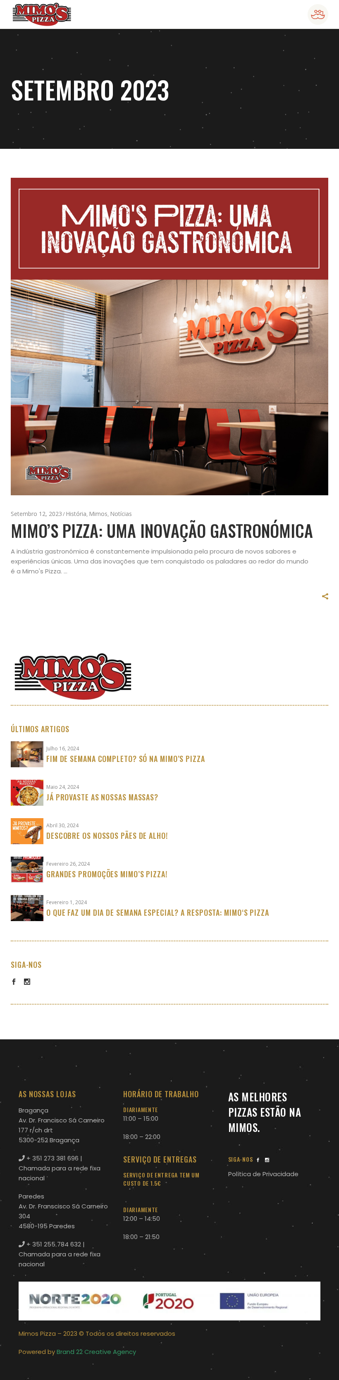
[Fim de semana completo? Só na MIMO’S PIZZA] (27, 754)
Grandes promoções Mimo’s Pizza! (106, 874)
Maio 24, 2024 (62, 786)
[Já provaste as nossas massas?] (27, 793)
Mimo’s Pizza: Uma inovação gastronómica (162, 530)
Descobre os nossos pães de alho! (107, 835)
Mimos (98, 514)
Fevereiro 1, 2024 (66, 902)
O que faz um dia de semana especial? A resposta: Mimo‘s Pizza (157, 912)
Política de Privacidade (263, 1174)
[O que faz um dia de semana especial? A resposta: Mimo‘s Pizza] (27, 908)
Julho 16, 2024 (62, 748)
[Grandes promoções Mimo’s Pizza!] (27, 870)
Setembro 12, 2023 (36, 514)
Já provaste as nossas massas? (102, 797)
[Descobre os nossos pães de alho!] (27, 831)
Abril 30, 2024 (62, 825)
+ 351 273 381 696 (52, 1158)
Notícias (121, 514)
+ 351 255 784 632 (53, 1244)
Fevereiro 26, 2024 (68, 863)
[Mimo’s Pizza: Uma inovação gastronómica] (169, 336)
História (76, 514)
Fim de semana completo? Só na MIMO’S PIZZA (125, 758)
